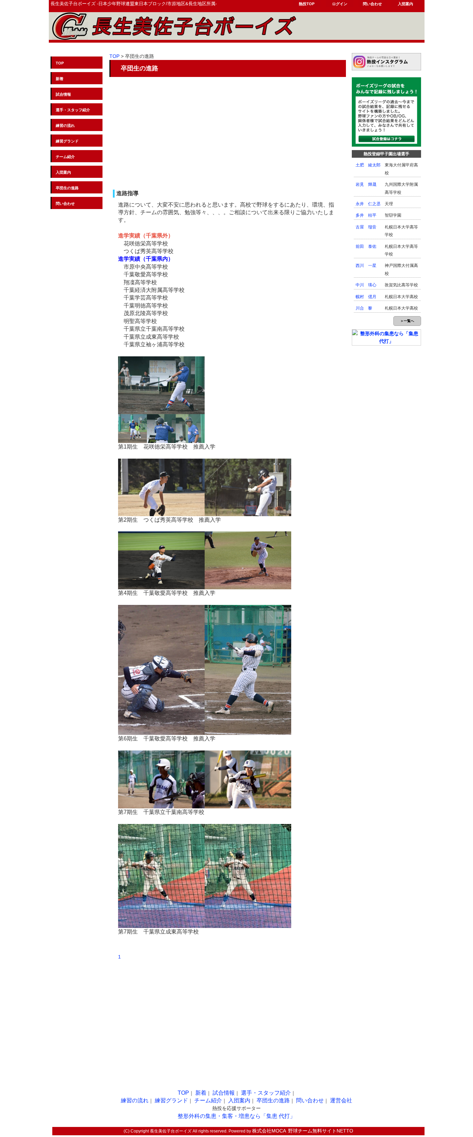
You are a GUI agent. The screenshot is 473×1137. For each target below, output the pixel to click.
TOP (60, 63)
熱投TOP (306, 4)
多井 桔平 (366, 215)
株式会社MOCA (269, 1131)
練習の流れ (65, 125)
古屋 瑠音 (366, 227)
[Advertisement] (227, 132)
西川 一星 (366, 265)
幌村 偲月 (366, 296)
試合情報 (63, 94)
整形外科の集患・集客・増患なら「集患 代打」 (236, 1116)
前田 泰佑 (366, 246)
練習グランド (67, 141)
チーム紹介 (65, 157)
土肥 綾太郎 (368, 165)
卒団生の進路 (67, 188)
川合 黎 (364, 308)
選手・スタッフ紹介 (73, 110)
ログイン (339, 4)
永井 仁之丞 (368, 203)
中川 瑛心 (366, 285)
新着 (59, 79)
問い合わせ (372, 4)
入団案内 (405, 4)
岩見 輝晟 (366, 184)
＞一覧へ (407, 321)
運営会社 (341, 1100)
